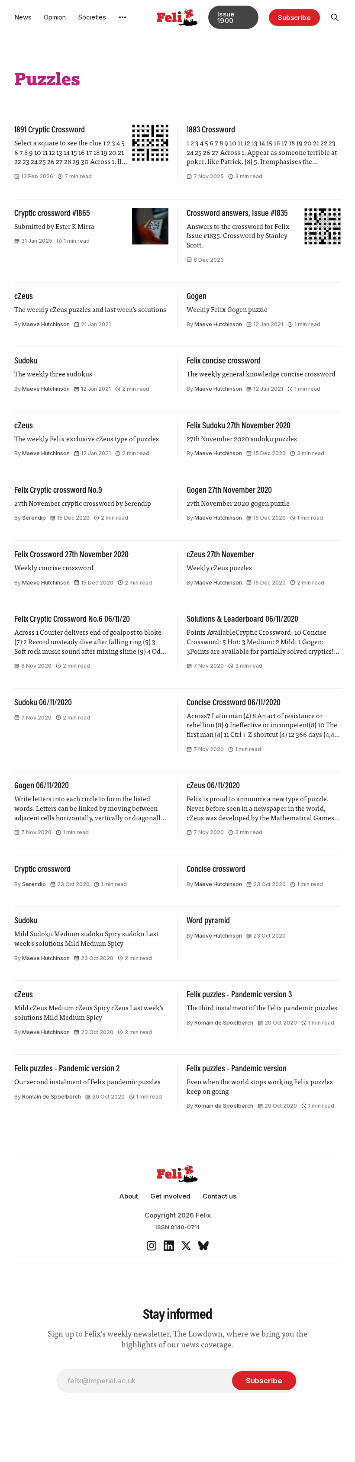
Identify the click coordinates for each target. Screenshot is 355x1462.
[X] (186, 1245)
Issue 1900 (226, 17)
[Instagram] (151, 1245)
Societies (92, 17)
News (23, 17)
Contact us (219, 1196)
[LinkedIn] (169, 1245)
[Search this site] (335, 17)
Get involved (170, 1196)
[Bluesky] (203, 1245)
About (128, 1196)
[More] (122, 17)
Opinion (55, 17)
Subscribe (294, 17)
